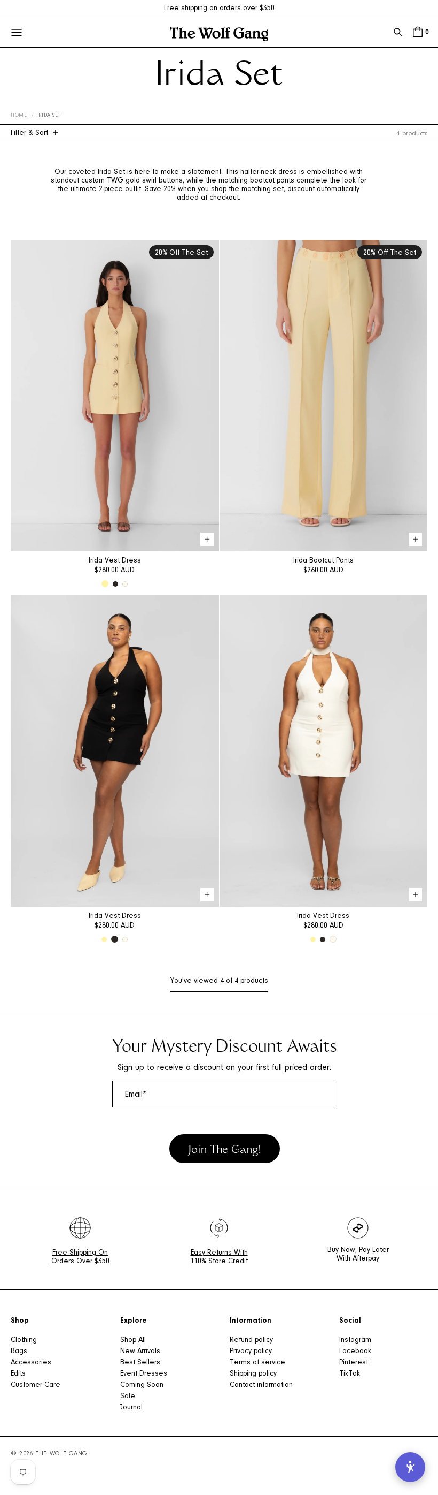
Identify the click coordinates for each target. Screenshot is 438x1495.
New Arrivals (140, 1351)
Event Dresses (143, 1374)
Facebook (355, 1351)
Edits (18, 1374)
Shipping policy (253, 1374)
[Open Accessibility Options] (410, 1467)
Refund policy (251, 1340)
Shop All (133, 1340)
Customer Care (35, 1385)
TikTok (349, 1374)
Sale (127, 1396)
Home (19, 115)
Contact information (261, 1385)
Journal (131, 1407)
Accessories (31, 1363)
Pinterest (353, 1363)
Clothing (24, 1340)
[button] (398, 32)
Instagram (355, 1340)
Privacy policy (251, 1351)
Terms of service (257, 1363)
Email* (135, 1094)
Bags (19, 1351)
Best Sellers (140, 1363)
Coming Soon (141, 1385)
